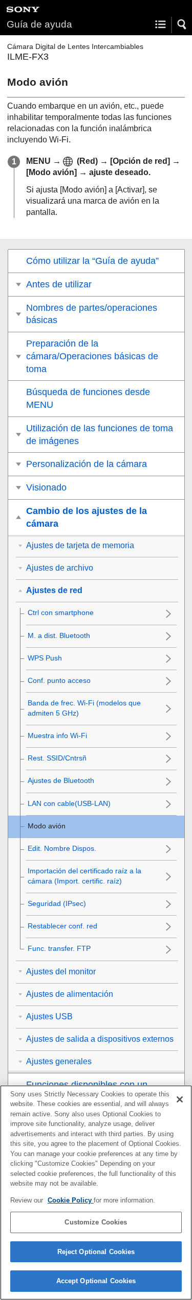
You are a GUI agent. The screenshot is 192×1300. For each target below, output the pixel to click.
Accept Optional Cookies (96, 1281)
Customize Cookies (96, 1222)
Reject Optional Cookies (96, 1252)
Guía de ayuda (39, 24)
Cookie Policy (71, 1200)
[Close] (179, 1099)
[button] (182, 24)
